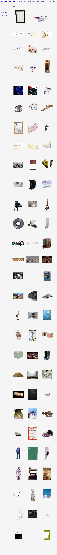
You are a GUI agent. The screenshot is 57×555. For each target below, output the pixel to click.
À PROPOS (20, 1)
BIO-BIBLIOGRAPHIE (4, 12)
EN (54, 1)
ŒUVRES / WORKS (4, 9)
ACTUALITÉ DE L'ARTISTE (5, 14)
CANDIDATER (37, 1)
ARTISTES (24, 1)
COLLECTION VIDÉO (31, 1)
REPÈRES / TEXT (3, 11)
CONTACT (42, 1)
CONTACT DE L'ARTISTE (4, 15)
